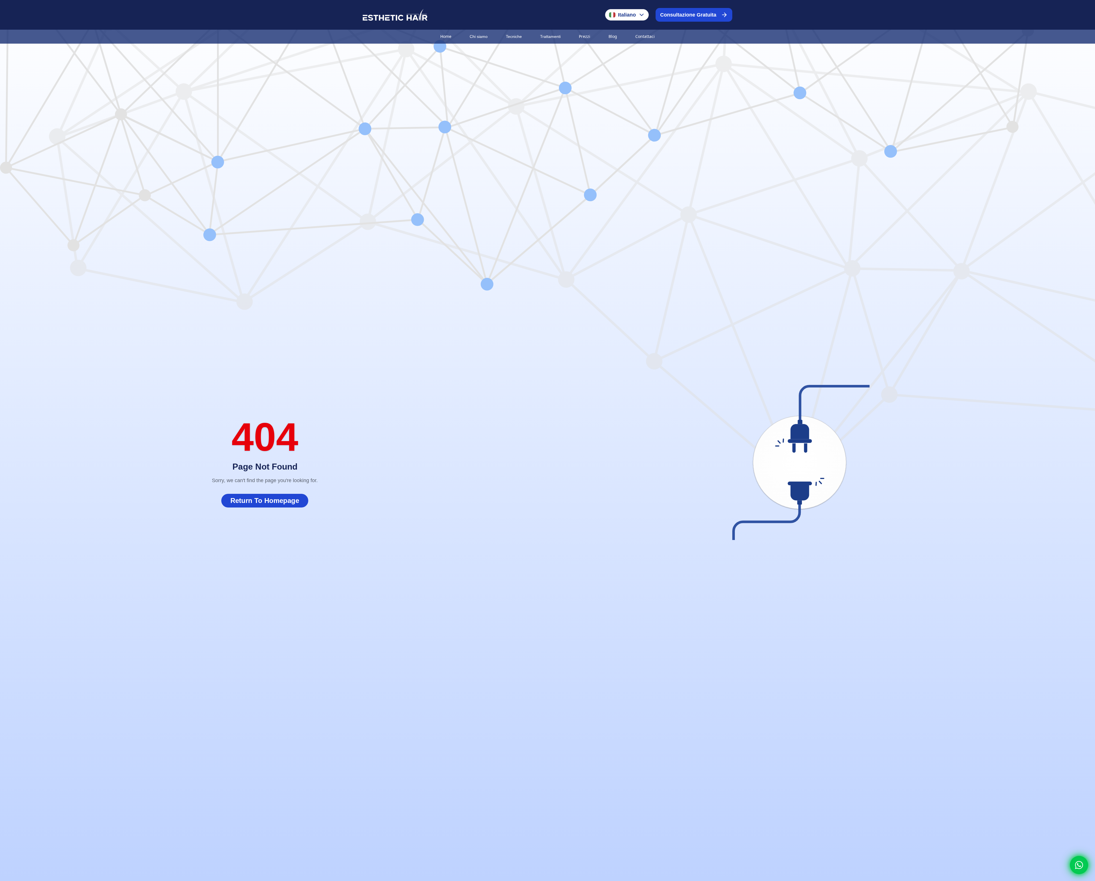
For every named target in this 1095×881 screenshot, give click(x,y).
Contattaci (645, 36)
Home (445, 36)
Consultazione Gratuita (688, 15)
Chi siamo (479, 36)
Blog (613, 36)
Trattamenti (550, 36)
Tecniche (514, 36)
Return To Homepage (264, 500)
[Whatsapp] (1079, 865)
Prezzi (584, 36)
